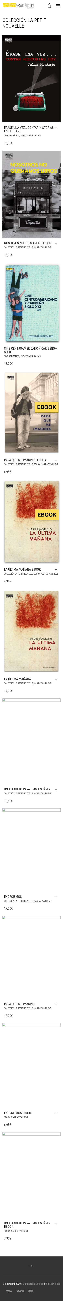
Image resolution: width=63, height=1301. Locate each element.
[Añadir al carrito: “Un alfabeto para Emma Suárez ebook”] (57, 1223)
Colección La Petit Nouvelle (18, 247)
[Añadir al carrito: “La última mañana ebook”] (57, 569)
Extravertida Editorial (33, 1283)
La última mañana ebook (22, 569)
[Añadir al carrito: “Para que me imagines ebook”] (57, 460)
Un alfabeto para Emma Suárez (27, 789)
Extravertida (54, 1283)
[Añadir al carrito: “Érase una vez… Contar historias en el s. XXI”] (57, 127)
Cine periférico (11, 135)
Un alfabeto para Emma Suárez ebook (27, 1225)
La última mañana (17, 679)
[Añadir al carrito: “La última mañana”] (57, 679)
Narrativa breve (42, 247)
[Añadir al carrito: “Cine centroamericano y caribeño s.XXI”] (57, 348)
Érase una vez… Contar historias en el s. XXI (29, 129)
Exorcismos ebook (18, 1113)
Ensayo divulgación (31, 135)
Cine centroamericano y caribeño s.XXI (29, 350)
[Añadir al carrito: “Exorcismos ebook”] (57, 1113)
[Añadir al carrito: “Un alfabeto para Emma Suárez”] (57, 789)
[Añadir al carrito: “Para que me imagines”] (57, 1004)
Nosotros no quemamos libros (27, 243)
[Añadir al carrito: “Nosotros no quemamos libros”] (57, 243)
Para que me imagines (20, 1004)
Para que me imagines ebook (25, 460)
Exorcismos (13, 897)
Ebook (37, 464)
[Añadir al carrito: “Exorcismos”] (57, 896)
